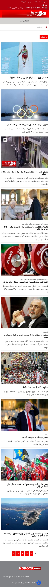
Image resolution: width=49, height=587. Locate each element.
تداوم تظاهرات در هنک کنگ (35, 387)
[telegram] (43, 5)
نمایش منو (24, 20)
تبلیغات (23, 2)
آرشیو (29, 2)
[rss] (46, 5)
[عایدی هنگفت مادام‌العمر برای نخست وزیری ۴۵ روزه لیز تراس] (24, 204)
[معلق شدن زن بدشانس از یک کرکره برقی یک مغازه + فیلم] (24, 152)
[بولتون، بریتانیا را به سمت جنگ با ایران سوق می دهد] (24, 312)
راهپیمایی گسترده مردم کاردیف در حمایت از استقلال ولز (27, 485)
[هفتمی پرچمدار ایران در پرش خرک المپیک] (24, 58)
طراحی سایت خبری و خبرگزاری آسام (23, 582)
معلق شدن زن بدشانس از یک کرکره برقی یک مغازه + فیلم (24, 173)
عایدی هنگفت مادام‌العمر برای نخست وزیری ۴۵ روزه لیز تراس (26, 228)
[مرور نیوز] (24, 14)
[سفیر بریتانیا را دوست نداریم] (24, 415)
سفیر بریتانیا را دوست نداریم (35, 437)
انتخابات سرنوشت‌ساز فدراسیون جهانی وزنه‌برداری (25, 282)
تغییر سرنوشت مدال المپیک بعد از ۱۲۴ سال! (27, 124)
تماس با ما (44, 2)
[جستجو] (46, 27)
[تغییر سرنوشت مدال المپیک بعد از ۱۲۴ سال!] (24, 105)
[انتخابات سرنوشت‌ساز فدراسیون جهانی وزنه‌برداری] (24, 259)
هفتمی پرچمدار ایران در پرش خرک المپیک (28, 77)
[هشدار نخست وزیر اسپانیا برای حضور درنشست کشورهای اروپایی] (24, 514)
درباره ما (36, 2)
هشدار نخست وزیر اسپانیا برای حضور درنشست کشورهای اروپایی (26, 534)
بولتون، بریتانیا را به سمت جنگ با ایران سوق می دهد (25, 336)
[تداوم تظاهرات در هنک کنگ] (24, 367)
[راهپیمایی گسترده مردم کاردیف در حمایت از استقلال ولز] (24, 464)
